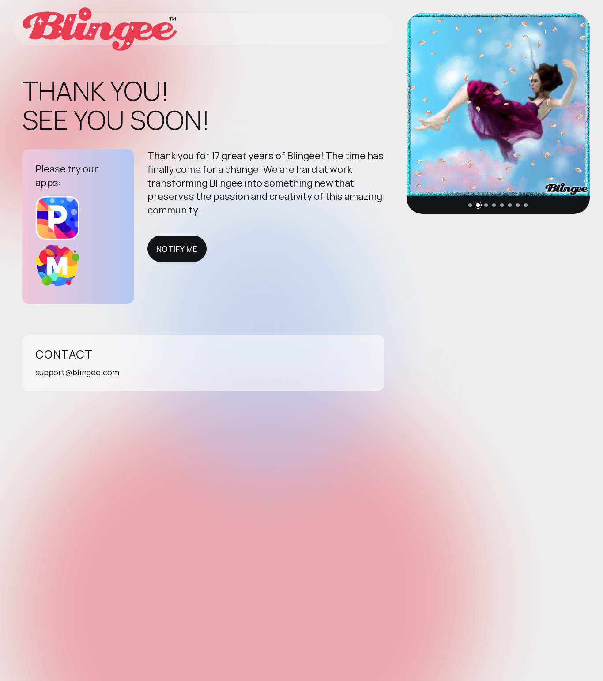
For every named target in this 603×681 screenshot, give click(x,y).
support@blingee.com (77, 372)
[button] (470, 205)
